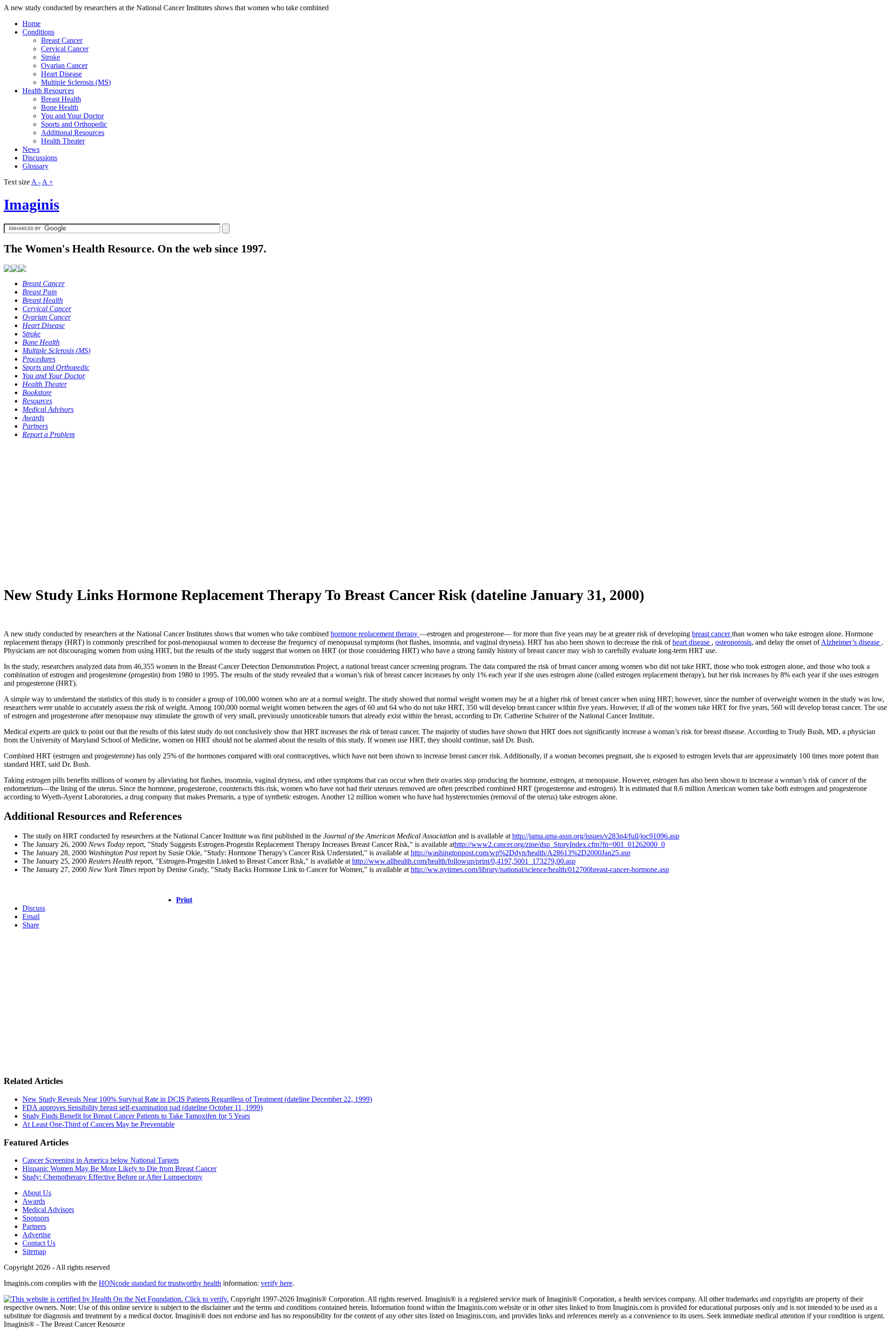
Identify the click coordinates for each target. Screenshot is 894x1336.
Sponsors (35, 1218)
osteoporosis (733, 642)
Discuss (33, 908)
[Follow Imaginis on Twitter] (22, 269)
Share (30, 925)
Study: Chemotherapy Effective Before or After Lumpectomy (112, 1177)
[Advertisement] (283, 511)
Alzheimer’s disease (851, 642)
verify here (276, 1283)
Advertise (36, 1235)
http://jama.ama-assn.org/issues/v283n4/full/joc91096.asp (595, 836)
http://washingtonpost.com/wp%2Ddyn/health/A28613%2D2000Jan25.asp (520, 853)
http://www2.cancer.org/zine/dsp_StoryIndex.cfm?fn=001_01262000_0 (559, 844)
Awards (33, 1201)
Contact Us (38, 1243)
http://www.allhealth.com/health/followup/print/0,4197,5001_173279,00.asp (464, 861)
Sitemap (34, 1251)
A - (36, 182)
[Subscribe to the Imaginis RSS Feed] (7, 269)
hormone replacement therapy (375, 634)
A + (47, 182)
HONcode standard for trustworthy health (160, 1283)
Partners (34, 1226)
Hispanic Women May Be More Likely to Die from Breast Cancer (119, 1168)
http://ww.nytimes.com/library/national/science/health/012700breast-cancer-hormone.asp (540, 869)
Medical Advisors (48, 1209)
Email (31, 916)
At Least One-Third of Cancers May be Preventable (98, 1124)
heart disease (691, 642)
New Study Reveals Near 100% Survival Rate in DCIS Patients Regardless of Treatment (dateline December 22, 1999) (197, 1099)
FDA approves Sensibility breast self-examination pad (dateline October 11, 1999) (142, 1107)
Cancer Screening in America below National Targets (100, 1160)
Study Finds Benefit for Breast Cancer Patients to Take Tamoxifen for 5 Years (136, 1116)
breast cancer (712, 634)
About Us (36, 1193)
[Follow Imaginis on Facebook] (15, 269)
